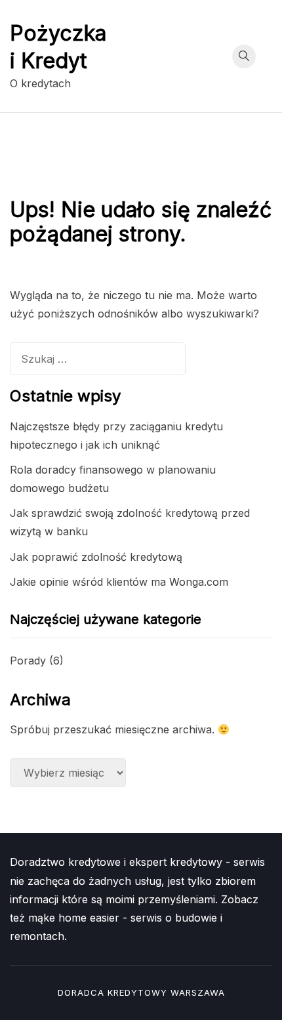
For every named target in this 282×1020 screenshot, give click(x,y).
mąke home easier (73, 917)
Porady (28, 660)
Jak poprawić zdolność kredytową (96, 556)
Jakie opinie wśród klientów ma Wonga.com (119, 581)
